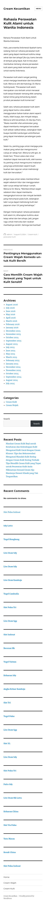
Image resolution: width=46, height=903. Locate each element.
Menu (38, 9)
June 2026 (10, 311)
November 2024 (13, 370)
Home (6, 877)
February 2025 (12, 360)
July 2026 (10, 308)
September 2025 (13, 341)
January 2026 (12, 327)
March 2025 (11, 357)
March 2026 (11, 321)
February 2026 (13, 324)
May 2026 (10, 314)
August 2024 (12, 380)
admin (9, 234)
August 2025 (12, 344)
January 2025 (12, 364)
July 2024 (10, 383)
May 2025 (10, 354)
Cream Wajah (12, 405)
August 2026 (12, 304)
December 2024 (13, 367)
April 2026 (11, 318)
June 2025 (10, 350)
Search (7, 419)
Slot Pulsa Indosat (12, 512)
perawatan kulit (10, 237)
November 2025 (13, 334)
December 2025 (13, 331)
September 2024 (13, 377)
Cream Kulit (32, 234)
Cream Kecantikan (17, 8)
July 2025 (10, 347)
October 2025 (12, 337)
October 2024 (12, 373)
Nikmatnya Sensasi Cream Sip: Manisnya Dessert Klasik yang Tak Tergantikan (22, 473)
